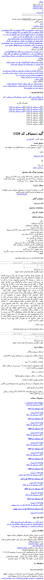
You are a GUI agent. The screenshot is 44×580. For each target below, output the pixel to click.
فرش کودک (33, 41)
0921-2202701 (33, 544)
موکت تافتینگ (30, 62)
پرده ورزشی (27, 75)
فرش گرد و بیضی (19, 36)
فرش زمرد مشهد (11, 43)
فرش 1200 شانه (11, 30)
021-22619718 (38, 546)
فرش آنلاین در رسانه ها (34, 522)
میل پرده (18, 73)
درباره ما (22, 522)
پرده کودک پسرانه (12, 71)
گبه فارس (30, 139)
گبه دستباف (16, 51)
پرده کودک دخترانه (26, 71)
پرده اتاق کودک (38, 71)
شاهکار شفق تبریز (12, 45)
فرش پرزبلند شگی (32, 36)
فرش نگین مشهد (32, 45)
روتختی (41, 84)
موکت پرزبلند (35, 64)
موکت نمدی (39, 62)
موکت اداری (26, 64)
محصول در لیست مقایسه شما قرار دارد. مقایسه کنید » (22, 578)
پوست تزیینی (24, 51)
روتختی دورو (8, 86)
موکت (40, 58)
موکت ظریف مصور (18, 62)
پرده (41, 66)
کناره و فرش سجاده (35, 39)
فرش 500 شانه (19, 32)
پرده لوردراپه (10, 73)
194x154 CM (38, 156)
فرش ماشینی (38, 26)
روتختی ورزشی (33, 84)
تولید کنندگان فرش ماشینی (28, 43)
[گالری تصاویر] (34, 107)
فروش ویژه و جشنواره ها (33, 88)
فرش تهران (22, 45)
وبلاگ (41, 2)
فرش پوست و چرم (36, 51)
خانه (41, 24)
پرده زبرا (19, 75)
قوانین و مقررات (18, 526)
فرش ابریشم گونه (33, 34)
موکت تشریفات (16, 64)
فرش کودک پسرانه (22, 41)
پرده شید (34, 75)
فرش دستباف (38, 47)
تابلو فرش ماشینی (21, 39)
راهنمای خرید (34, 524)
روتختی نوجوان (18, 86)
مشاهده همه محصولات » (34, 403)
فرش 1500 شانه (23, 30)
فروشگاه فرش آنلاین (35, 97)
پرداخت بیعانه (38, 167)
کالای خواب (39, 79)
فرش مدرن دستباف (31, 54)
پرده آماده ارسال (27, 77)
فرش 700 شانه (30, 32)
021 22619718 (38, 6)
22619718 (22, 194)
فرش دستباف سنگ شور (11, 56)
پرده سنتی (32, 73)
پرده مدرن (25, 73)
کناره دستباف (19, 54)
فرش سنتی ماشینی (36, 30)
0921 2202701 (38, 8)
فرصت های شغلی (22, 524)
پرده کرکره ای (38, 77)
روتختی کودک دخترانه (20, 84)
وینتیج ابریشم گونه (20, 34)
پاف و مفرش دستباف (27, 56)
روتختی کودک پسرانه (30, 86)
